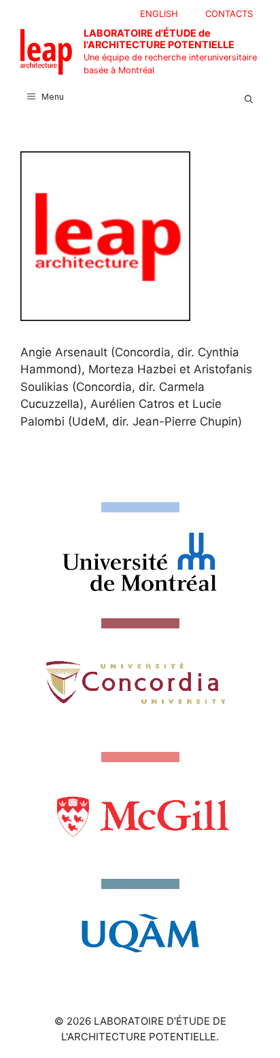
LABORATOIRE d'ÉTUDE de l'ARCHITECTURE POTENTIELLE (159, 38)
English (159, 13)
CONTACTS (229, 13)
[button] (249, 97)
